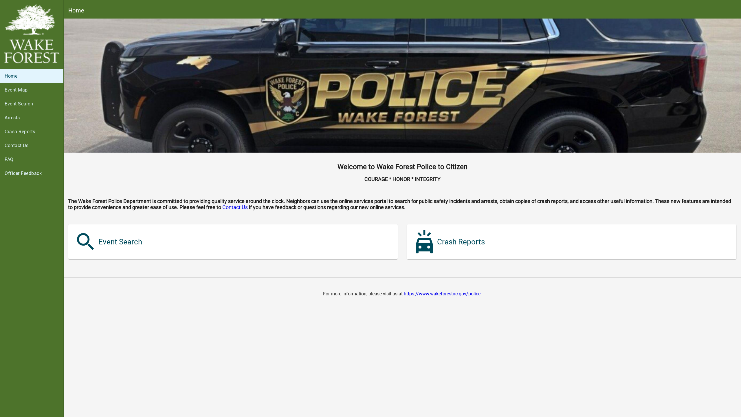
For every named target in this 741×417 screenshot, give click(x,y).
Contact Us (235, 207)
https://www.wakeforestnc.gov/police (442, 294)
